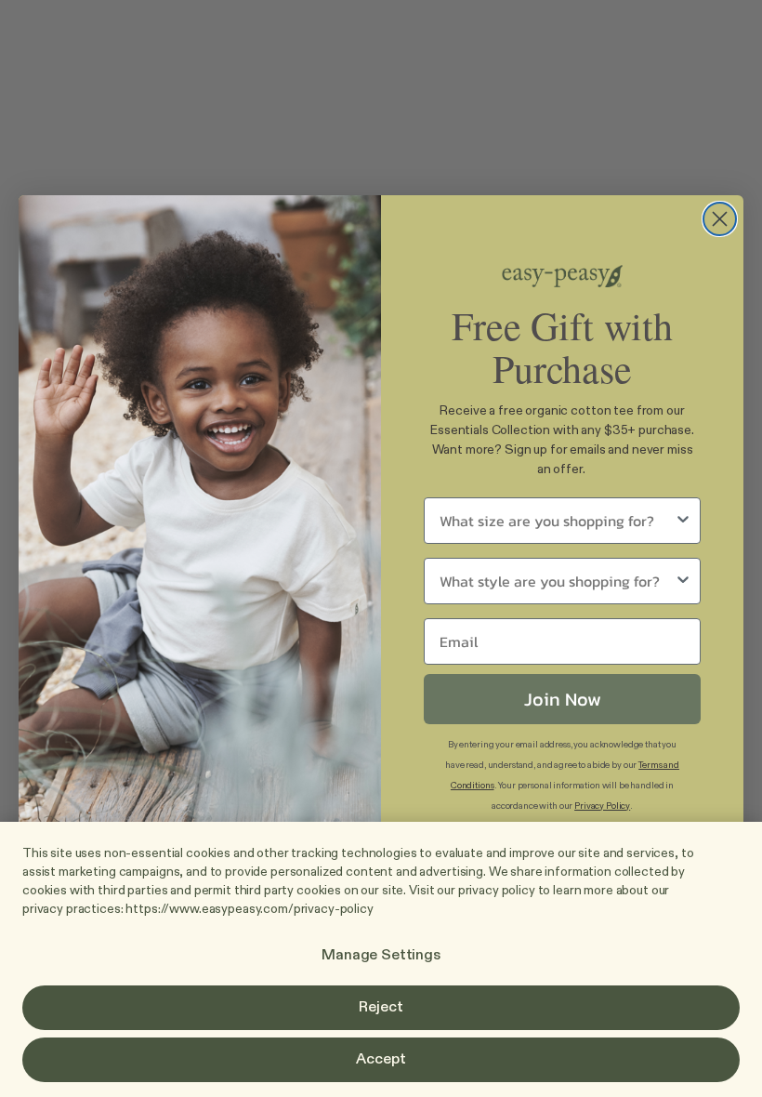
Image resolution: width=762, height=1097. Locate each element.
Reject (380, 1007)
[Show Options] (683, 517)
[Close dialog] (719, 222)
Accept (380, 1059)
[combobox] (557, 517)
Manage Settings (381, 955)
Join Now (562, 695)
